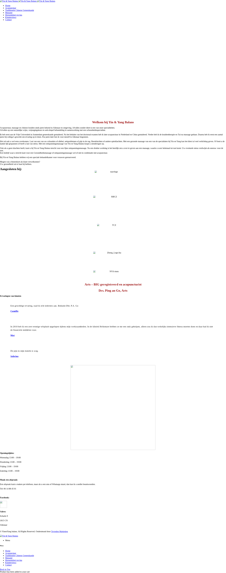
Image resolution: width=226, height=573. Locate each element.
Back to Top (5, 569)
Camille (14, 311)
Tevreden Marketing (59, 531)
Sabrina (14, 356)
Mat (12, 335)
